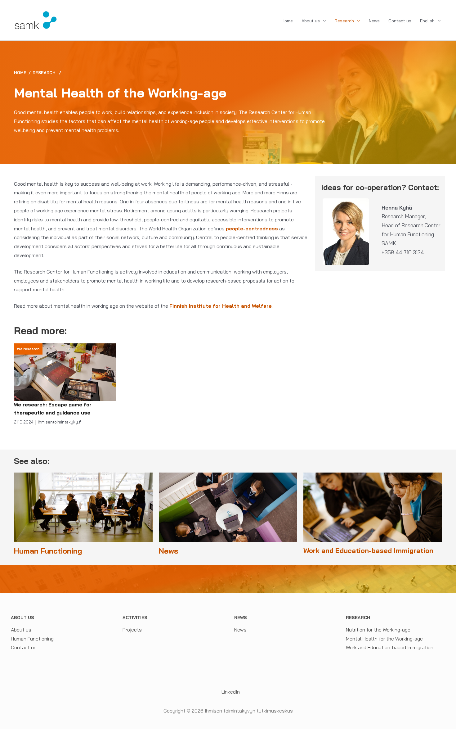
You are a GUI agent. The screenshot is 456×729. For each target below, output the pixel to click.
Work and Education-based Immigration (389, 647)
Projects (132, 630)
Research (344, 21)
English (427, 21)
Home (287, 21)
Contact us (399, 21)
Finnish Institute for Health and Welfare (220, 306)
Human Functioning (32, 639)
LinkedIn (230, 692)
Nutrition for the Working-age (378, 630)
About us (311, 21)
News (374, 21)
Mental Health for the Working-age (384, 639)
